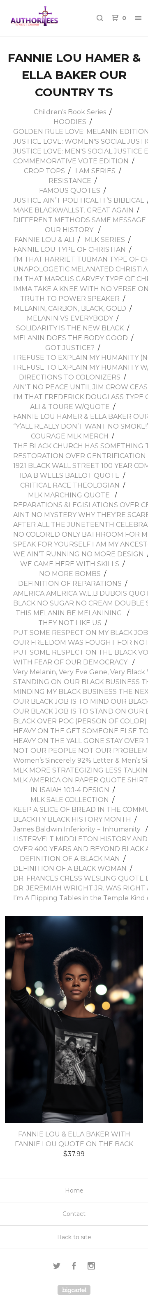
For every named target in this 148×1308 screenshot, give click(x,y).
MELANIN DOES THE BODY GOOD (70, 338)
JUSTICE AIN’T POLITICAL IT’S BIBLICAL (78, 200)
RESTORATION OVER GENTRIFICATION (79, 456)
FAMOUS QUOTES (69, 190)
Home (74, 1190)
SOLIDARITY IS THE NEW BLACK (70, 328)
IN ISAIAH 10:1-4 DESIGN (69, 790)
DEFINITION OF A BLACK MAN (70, 859)
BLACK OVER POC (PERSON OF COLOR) (80, 721)
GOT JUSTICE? (70, 348)
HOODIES (69, 122)
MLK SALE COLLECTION (69, 800)
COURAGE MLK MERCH (70, 436)
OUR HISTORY (70, 230)
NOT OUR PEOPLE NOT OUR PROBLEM (80, 751)
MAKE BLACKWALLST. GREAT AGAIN (73, 210)
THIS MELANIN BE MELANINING (70, 613)
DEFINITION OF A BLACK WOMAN (70, 868)
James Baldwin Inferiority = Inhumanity (77, 829)
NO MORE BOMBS (70, 574)
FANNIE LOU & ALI (44, 240)
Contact (74, 1214)
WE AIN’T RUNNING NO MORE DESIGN (78, 554)
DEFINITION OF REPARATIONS (70, 583)
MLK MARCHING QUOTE (69, 495)
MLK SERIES (105, 240)
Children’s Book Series (70, 112)
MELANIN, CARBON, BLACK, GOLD (70, 308)
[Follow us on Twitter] (56, 1267)
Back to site (74, 1237)
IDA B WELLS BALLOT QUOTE (70, 475)
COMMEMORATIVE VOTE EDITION (71, 161)
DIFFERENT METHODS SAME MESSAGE (79, 220)
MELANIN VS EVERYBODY (70, 318)
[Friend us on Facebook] (74, 1267)
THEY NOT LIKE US (70, 623)
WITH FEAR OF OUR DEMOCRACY (71, 662)
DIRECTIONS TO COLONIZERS (69, 377)
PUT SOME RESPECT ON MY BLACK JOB (80, 633)
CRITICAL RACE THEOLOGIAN (70, 485)
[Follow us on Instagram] (91, 1267)
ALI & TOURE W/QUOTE (70, 407)
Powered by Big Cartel (74, 1290)
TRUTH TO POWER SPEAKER (70, 299)
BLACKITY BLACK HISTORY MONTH (72, 819)
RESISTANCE (70, 181)
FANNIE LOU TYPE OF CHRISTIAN (70, 249)
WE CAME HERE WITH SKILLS (69, 564)
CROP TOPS (44, 171)
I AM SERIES (95, 171)
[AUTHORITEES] (40, 18)
